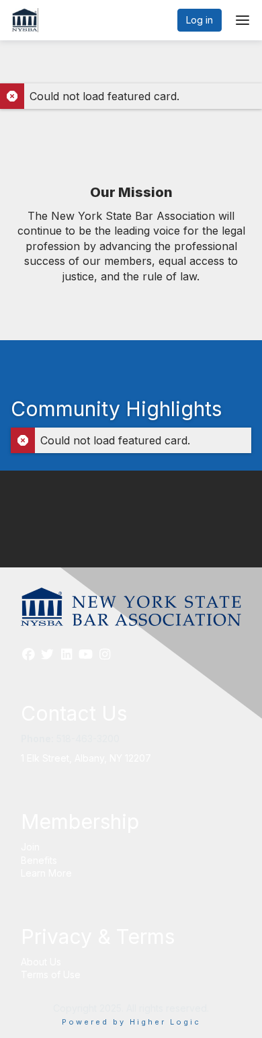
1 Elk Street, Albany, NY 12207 (86, 758)
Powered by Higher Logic (131, 1022)
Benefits (39, 860)
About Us (41, 961)
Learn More (46, 873)
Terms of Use (51, 974)
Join (30, 846)
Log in (199, 20)
